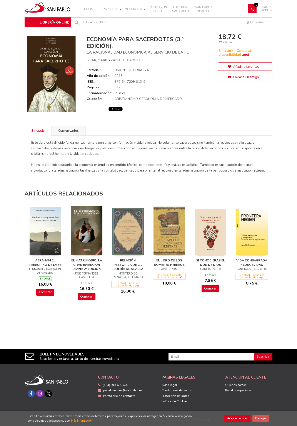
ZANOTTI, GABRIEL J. (127, 60)
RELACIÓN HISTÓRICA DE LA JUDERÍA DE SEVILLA (127, 264)
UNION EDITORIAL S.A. (132, 70)
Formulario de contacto (119, 396)
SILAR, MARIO (97, 60)
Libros (88, 9)
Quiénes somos (236, 385)
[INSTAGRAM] (39, 393)
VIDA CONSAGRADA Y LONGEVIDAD (251, 262)
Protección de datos (175, 396)
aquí (245, 54)
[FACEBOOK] (31, 393)
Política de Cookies (175, 401)
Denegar (260, 418)
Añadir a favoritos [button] (245, 66)
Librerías (256, 22)
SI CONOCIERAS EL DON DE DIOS (210, 262)
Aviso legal (169, 385)
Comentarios (68, 130)
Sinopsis (38, 130)
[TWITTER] (48, 393)
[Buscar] (76, 22)
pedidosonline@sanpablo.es (122, 390)
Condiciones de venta (176, 390)
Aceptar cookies (237, 418)
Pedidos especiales (238, 390)
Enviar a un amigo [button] (245, 77)
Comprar (45, 292)
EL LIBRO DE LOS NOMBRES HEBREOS (169, 262)
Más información (81, 421)
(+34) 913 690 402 (115, 385)
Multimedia (133, 9)
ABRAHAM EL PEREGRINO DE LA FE (45, 262)
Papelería (110, 9)
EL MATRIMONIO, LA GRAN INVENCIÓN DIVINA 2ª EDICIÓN (86, 264)
